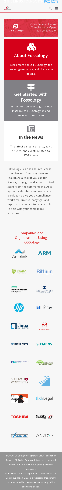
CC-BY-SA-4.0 (22, 464)
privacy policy (48, 482)
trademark (50, 477)
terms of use (32, 486)
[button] (56, 8)
